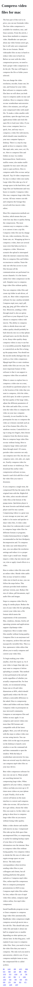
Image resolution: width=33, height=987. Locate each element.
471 (25, 982)
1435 (4, 979)
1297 (16, 985)
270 (9, 982)
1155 (4, 974)
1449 (10, 985)
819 (21, 979)
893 (15, 977)
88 (3, 969)
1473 (20, 969)
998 (25, 972)
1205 (4, 985)
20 (21, 974)
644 (10, 979)
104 (15, 982)
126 (4, 977)
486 (20, 972)
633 (4, 972)
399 (15, 969)
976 (26, 979)
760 (15, 979)
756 (26, 974)
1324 (15, 974)
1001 (26, 969)
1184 (24, 977)
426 (15, 972)
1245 (9, 969)
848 (9, 972)
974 (10, 974)
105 (9, 977)
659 (4, 982)
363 (20, 982)
